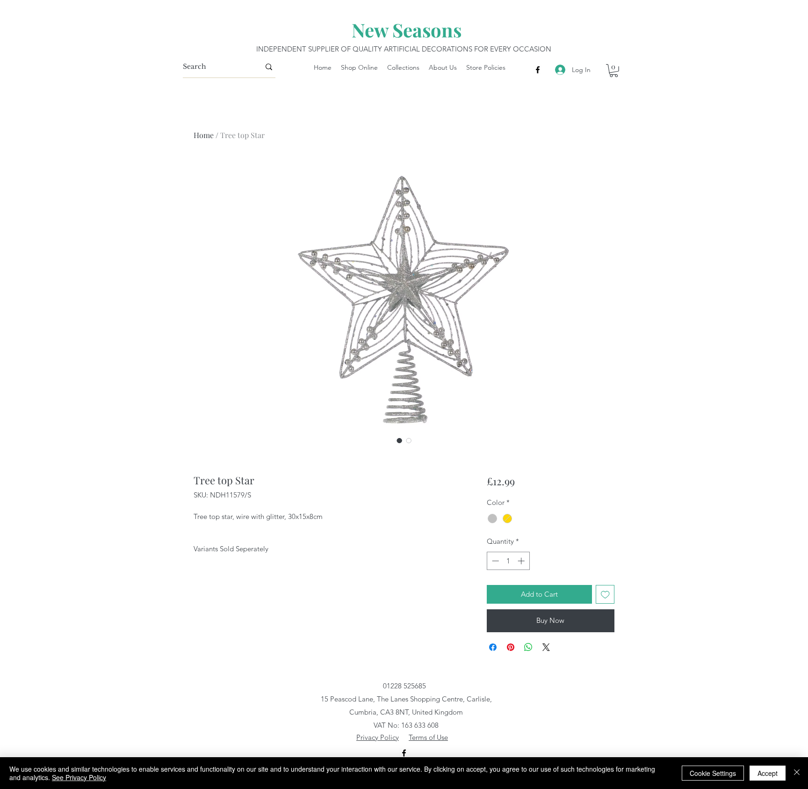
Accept (768, 773)
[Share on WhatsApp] (528, 647)
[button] (613, 70)
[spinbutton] (508, 561)
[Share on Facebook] (492, 647)
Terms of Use (428, 737)
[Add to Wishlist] (605, 594)
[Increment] (522, 561)
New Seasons (407, 29)
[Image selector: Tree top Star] (399, 440)
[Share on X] (546, 647)
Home (204, 135)
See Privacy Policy (79, 777)
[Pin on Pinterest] (510, 647)
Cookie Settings (713, 773)
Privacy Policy (377, 737)
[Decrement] (494, 561)
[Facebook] (537, 69)
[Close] (796, 773)
